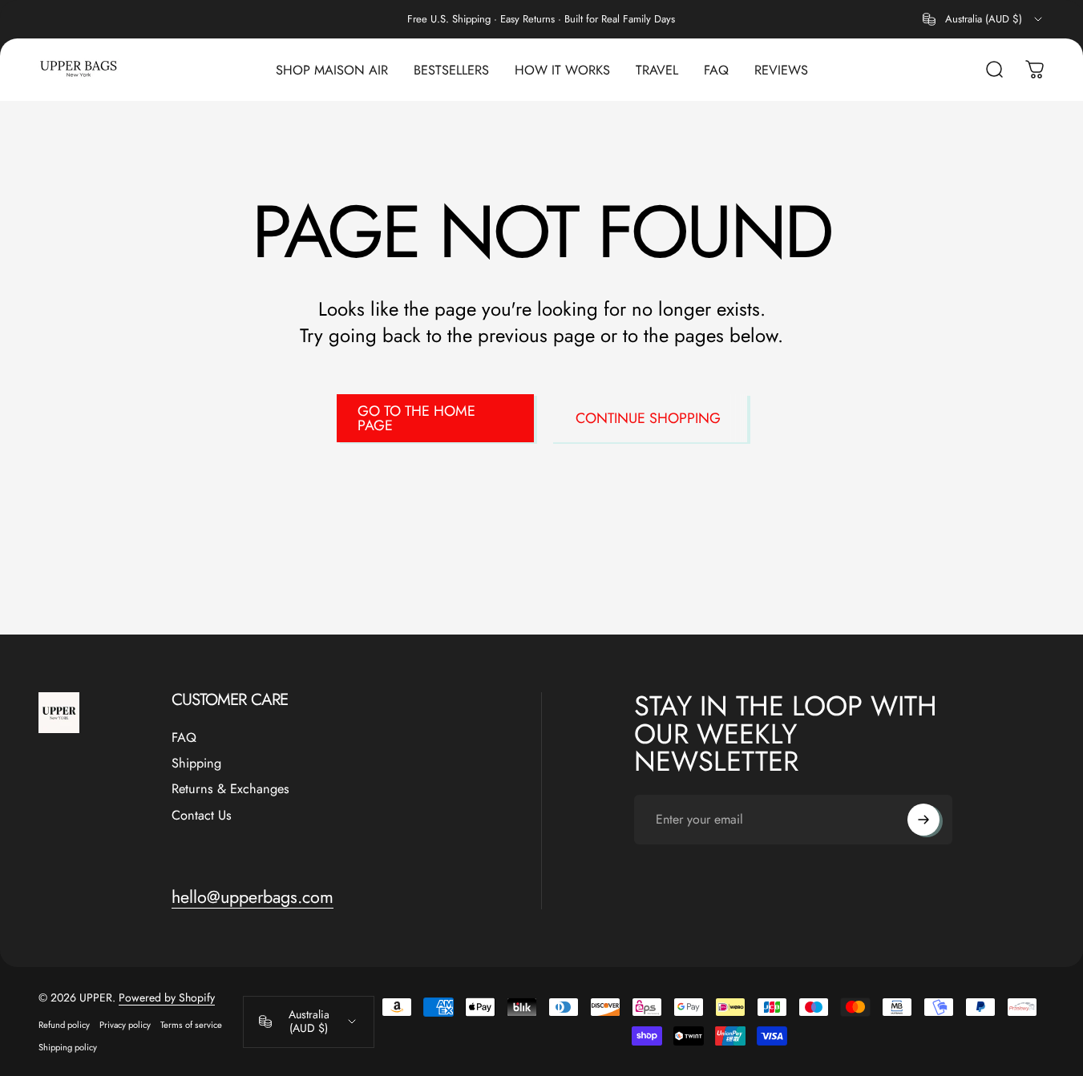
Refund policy (64, 1024)
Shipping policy (67, 1047)
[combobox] (984, 19)
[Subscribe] (923, 820)
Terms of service (191, 1024)
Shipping (196, 764)
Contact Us (202, 816)
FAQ (184, 738)
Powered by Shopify (167, 997)
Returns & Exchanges (230, 789)
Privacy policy (125, 1024)
